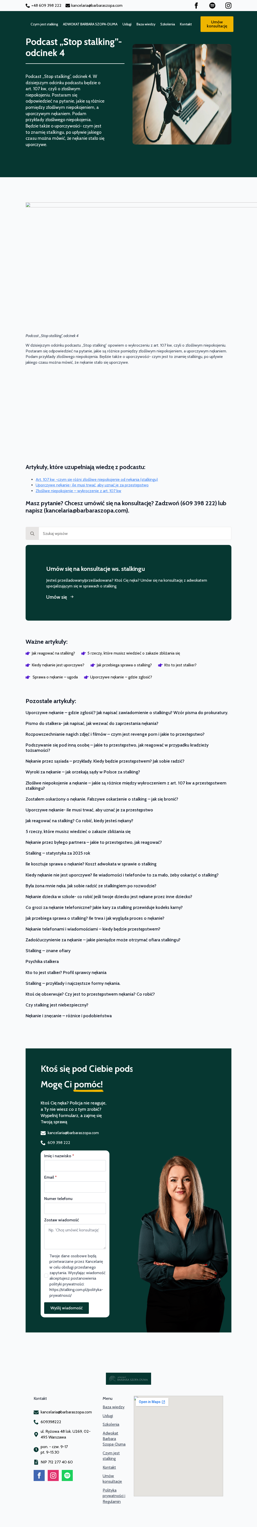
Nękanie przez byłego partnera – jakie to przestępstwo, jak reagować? (94, 842)
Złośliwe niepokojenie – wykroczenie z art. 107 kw (78, 490)
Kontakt (186, 24)
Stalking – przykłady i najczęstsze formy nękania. (73, 983)
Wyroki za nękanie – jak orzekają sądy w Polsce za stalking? (83, 771)
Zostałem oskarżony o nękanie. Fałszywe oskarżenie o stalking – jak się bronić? (102, 799)
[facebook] (196, 6)
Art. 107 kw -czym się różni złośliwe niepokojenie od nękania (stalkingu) (97, 479)
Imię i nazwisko (59, 1156)
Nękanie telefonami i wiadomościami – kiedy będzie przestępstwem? (93, 929)
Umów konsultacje (112, 1478)
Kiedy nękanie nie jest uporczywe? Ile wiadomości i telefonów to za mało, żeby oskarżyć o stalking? (122, 874)
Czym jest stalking (44, 24)
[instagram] (228, 6)
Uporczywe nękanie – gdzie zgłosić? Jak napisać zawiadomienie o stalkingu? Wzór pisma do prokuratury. (127, 712)
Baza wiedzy (146, 24)
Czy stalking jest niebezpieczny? (57, 1004)
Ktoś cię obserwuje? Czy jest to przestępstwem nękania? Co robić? (90, 994)
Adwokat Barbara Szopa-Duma (114, 1439)
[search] (32, 533)
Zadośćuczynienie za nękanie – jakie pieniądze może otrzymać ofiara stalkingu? (103, 939)
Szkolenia (167, 24)
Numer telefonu (58, 1199)
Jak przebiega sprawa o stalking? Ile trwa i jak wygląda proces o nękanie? (95, 918)
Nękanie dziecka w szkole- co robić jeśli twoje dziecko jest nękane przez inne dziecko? (109, 896)
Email (50, 1177)
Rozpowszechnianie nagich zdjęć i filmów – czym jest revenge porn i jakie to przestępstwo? (115, 734)
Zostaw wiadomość (61, 1220)
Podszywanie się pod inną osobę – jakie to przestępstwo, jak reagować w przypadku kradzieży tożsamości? (117, 747)
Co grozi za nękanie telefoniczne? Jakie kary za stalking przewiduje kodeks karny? (104, 907)
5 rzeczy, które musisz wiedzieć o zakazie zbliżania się (78, 831)
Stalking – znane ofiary (48, 950)
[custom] (212, 6)
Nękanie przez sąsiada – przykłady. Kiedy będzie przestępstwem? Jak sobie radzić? (105, 761)
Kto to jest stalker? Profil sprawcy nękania (66, 972)
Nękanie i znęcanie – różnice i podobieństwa (69, 1015)
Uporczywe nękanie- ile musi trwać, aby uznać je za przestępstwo (92, 485)
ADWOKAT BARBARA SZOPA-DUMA (90, 24)
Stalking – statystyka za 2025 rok (58, 853)
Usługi (127, 24)
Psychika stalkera (42, 961)
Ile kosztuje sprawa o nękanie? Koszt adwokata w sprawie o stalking (91, 863)
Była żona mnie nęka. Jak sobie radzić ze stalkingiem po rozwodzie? (91, 885)
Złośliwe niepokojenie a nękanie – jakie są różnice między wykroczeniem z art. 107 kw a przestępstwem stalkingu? (126, 785)
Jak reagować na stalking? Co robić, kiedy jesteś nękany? (79, 820)
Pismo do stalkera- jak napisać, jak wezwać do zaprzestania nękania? (92, 723)
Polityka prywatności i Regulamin (114, 1496)
